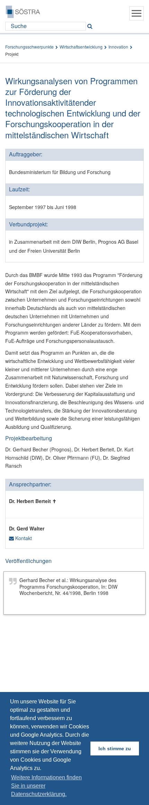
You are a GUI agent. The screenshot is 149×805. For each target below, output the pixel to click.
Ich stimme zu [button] (114, 748)
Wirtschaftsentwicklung (81, 47)
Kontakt (23, 538)
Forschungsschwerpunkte (29, 47)
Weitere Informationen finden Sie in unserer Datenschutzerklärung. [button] (46, 785)
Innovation (118, 47)
